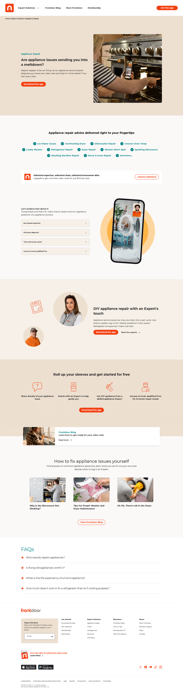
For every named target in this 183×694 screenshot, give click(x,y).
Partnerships (107, 681)
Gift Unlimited (66, 627)
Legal (65, 681)
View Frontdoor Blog (91, 522)
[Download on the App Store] (28, 667)
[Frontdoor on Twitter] (140, 667)
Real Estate (65, 634)
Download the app (33, 84)
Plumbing (91, 638)
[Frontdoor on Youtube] (150, 667)
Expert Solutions (26, 8)
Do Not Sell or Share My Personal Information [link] (47, 681)
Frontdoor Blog (53, 8)
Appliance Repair (93, 623)
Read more (64, 440)
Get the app (167, 8)
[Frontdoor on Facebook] (145, 667)
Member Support (145, 627)
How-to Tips (117, 627)
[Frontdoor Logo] (9, 8)
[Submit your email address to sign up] (52, 636)
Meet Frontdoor (74, 8)
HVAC (89, 627)
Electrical (90, 634)
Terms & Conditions (94, 681)
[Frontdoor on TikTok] (155, 667)
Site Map (72, 681)
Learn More (35, 656)
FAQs (141, 630)
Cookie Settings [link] (25, 681)
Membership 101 (119, 630)
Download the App (68, 623)
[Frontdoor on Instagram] (160, 667)
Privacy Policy (81, 681)
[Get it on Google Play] (45, 667)
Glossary (142, 634)
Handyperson (92, 630)
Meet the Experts (119, 634)
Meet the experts (129, 332)
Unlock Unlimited (147, 177)
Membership (94, 8)
